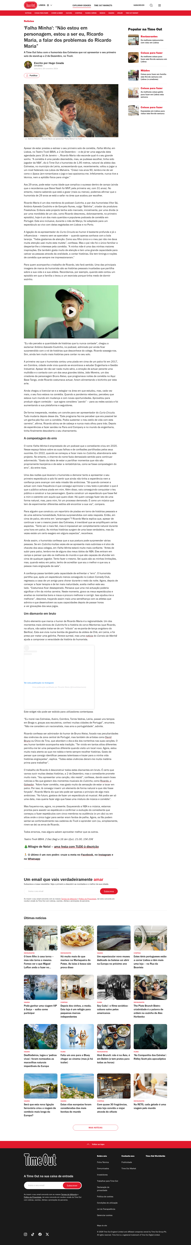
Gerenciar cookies (104, 1216)
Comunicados (103, 1169)
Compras (78, 13)
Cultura (69, 13)
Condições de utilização (107, 1203)
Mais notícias (96, 1128)
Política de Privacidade (87, 899)
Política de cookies (105, 1197)
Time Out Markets (103, 6)
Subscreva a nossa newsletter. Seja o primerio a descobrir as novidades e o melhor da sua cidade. (66, 884)
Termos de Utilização (69, 899)
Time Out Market (132, 13)
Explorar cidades (82, 6)
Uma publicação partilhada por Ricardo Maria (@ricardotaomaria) (59, 687)
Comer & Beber (57, 13)
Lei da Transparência (106, 1209)
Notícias (28, 13)
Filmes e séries (91, 13)
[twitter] (47, 1234)
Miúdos (102, 13)
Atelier (120, 13)
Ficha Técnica (103, 1163)
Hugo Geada (56, 63)
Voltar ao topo (98, 1145)
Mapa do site (102, 1226)
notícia (89, 636)
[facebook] (40, 1234)
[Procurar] (151, 5)
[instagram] (25, 1234)
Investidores (102, 1175)
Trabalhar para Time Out (107, 1181)
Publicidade (126, 1163)
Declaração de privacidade (103, 1189)
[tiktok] (32, 1234)
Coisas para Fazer (41, 13)
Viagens (111, 13)
